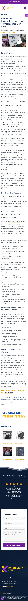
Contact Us (26, 15)
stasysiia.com (9, 593)
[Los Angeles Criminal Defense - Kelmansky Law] (7, 8)
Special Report (11, 32)
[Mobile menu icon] (25, 8)
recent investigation (7, 122)
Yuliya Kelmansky (6, 397)
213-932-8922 (9, 393)
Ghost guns (5, 173)
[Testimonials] (14, 415)
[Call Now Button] (2, 598)
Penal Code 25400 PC (14, 222)
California (4, 32)
